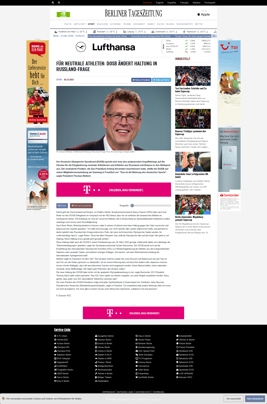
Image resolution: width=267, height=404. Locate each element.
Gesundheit (139, 24)
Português (210, 2)
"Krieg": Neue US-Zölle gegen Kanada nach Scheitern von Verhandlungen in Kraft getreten (185, 36)
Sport (91, 24)
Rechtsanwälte (104, 369)
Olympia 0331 (64, 351)
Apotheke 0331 (186, 369)
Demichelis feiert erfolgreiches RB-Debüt (118, 36)
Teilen (142, 80)
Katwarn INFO (185, 377)
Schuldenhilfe (185, 336)
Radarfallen (103, 381)
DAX (168, 53)
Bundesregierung (146, 347)
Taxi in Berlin (62, 377)
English (160, 2)
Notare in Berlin (105, 373)
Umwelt (151, 24)
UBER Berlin (62, 373)
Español (172, 2)
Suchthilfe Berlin (146, 377)
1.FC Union (61, 336)
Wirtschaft (80, 24)
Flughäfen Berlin (65, 369)
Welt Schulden (145, 354)
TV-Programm (145, 358)
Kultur (160, 24)
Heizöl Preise (144, 339)
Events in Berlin (104, 343)
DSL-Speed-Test (146, 351)
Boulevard (102, 24)
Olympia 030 (63, 347)
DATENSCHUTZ (143, 392)
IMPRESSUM (108, 392)
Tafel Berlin (143, 369)
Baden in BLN (104, 354)
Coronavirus (143, 366)
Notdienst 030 (185, 351)
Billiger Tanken (104, 377)
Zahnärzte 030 (185, 358)
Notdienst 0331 (186, 354)
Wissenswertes (184, 24)
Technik (127, 24)
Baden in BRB (105, 358)
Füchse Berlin (63, 343)
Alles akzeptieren (255, 398)
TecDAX (169, 50)
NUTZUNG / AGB (125, 392)
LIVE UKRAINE (185, 373)
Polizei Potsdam (186, 347)
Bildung (170, 24)
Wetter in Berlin (187, 339)
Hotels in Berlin (104, 351)
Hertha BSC (62, 339)
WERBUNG (158, 392)
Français (184, 2)
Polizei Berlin (184, 343)
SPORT (59, 79)
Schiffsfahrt (61, 366)
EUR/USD (169, 47)
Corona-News (144, 362)
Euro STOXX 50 (172, 42)
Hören (63, 205)
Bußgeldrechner (105, 366)
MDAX (168, 44)
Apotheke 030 (185, 366)
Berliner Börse (145, 343)
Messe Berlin (103, 347)
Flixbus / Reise (104, 362)
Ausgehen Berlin (105, 336)
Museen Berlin (104, 339)
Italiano (197, 2)
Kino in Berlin (62, 381)
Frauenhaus (143, 373)
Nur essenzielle (234, 398)
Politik (67, 24)
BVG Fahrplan (63, 358)
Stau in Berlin (144, 336)
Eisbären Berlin (63, 354)
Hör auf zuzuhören (82, 205)
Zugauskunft (62, 362)
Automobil (115, 24)
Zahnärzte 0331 (186, 362)
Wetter (199, 24)
